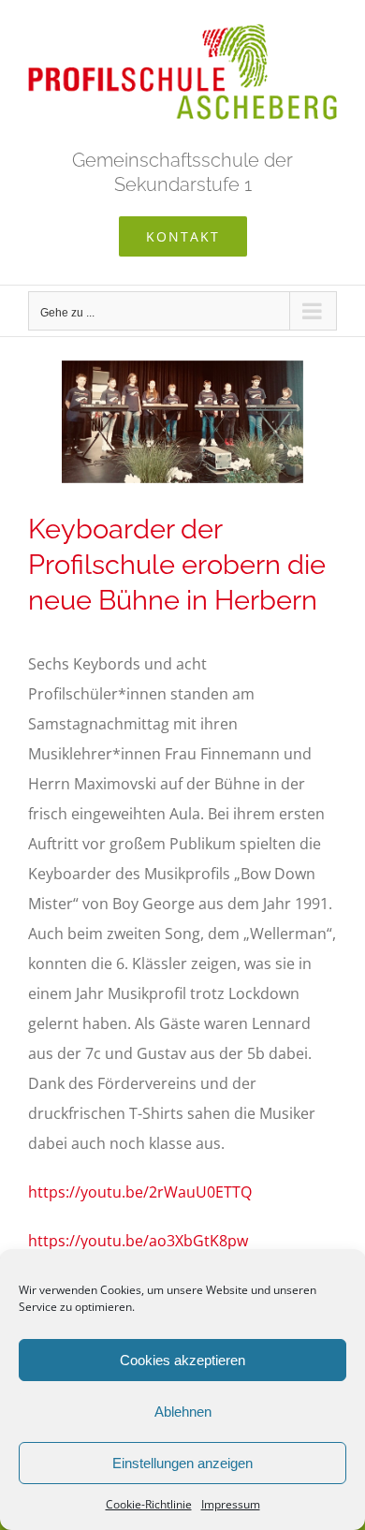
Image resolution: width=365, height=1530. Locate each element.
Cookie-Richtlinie (149, 1504)
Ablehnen (183, 1412)
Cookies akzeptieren (182, 1360)
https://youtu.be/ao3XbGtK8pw (138, 1240)
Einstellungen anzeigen (182, 1463)
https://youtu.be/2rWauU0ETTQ (140, 1192)
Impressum (230, 1504)
